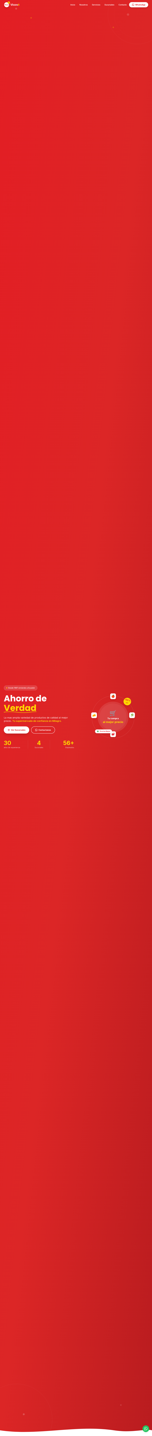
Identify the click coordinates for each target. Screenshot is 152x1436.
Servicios (96, 5)
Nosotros (83, 5)
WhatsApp (140, 5)
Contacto (123, 5)
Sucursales (109, 5)
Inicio (72, 5)
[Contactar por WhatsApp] (145, 1428)
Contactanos (44, 730)
